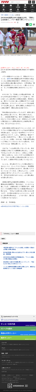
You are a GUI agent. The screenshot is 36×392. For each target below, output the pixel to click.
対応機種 (3, 375)
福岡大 (9, 79)
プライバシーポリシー (6, 377)
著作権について (10, 375)
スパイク (27, 344)
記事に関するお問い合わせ (20, 378)
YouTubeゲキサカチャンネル (8, 355)
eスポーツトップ (25, 362)
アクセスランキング (15, 369)
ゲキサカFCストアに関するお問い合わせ (10, 382)
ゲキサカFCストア (5, 369)
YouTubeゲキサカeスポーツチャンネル (23, 355)
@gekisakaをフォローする (10, 316)
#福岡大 (3, 238)
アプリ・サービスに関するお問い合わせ (10, 380)
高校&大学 (15, 344)
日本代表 (3, 344)
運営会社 (18, 375)
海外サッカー (21, 344)
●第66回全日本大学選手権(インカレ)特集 (15, 206)
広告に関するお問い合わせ (7, 378)
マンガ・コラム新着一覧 (7, 362)
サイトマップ (24, 375)
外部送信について (16, 377)
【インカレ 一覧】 (12, 22)
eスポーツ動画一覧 (13, 364)
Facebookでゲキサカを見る (10, 320)
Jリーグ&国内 (9, 344)
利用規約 (31, 375)
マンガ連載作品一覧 (17, 362)
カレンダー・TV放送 (24, 369)
